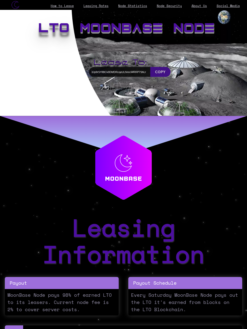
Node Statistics (132, 5)
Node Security (169, 5)
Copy (160, 72)
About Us (199, 5)
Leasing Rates (96, 5)
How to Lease (62, 5)
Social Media (228, 5)
